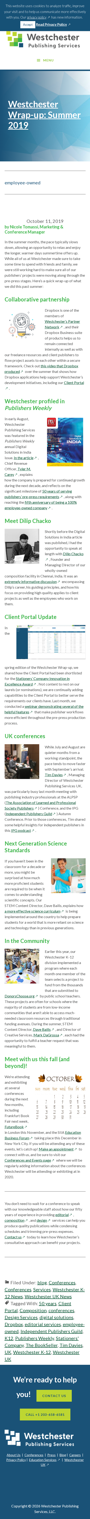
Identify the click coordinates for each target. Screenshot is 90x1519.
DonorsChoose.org (22, 996)
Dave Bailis (44, 1029)
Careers (75, 1455)
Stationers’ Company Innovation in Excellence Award (37, 681)
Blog (63, 1455)
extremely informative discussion (33, 581)
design (44, 1220)
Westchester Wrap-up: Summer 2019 (44, 114)
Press (51, 1455)
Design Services (21, 1317)
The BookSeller (42, 1345)
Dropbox (14, 1324)
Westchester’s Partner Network (62, 324)
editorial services (43, 1324)
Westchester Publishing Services (45, 39)
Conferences (62, 1282)
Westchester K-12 (32, 1352)
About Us (14, 1455)
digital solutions (56, 1317)
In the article (26, 457)
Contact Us (54, 1396)
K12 (9, 1338)
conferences (61, 1310)
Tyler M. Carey (18, 472)
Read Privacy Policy (53, 24)
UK (8, 1352)
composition (17, 1220)
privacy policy (39, 17)
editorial (64, 1214)
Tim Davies (56, 774)
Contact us (15, 1237)
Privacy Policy (16, 1460)
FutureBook (16, 1127)
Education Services (44, 1460)
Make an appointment (58, 1149)
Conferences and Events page (30, 1160)
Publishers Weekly (34, 1338)
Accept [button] (28, 24)
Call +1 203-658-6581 (45, 1414)
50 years (48, 1303)
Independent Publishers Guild (31, 813)
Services (42, 1289)
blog (42, 1282)
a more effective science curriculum (35, 911)
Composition (33, 1310)
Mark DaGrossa (48, 1035)
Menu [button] (48, 60)
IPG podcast (23, 830)
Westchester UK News (48, 1296)
